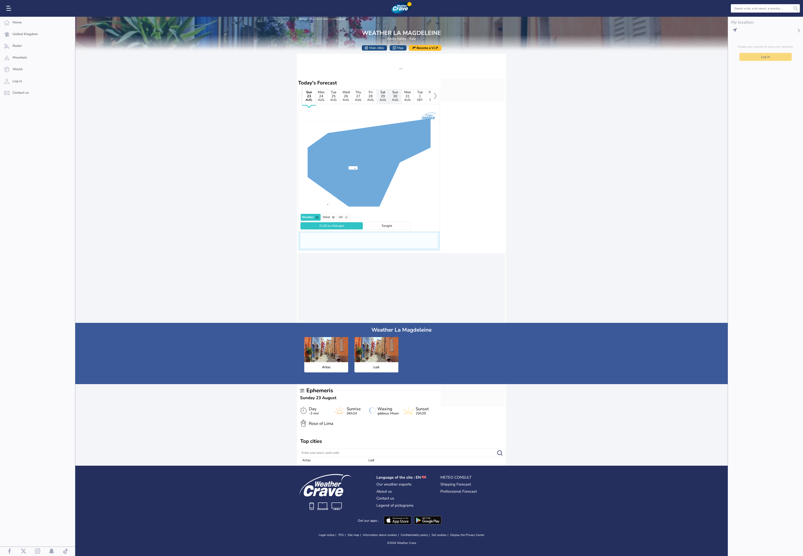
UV (341, 217)
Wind (326, 217)
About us (384, 491)
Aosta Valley (322, 19)
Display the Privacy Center (467, 535)
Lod (371, 460)
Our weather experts (394, 484)
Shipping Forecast (455, 484)
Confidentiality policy (414, 535)
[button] (348, 167)
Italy (311, 19)
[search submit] (795, 8)
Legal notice (326, 535)
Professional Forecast (458, 491)
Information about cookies (380, 535)
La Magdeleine (338, 19)
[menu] (9, 8)
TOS (341, 535)
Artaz (306, 460)
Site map (353, 535)
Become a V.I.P (427, 48)
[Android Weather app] (427, 520)
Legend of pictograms (395, 505)
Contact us (385, 498)
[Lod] (321, 204)
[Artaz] (348, 167)
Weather (302, 19)
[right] (435, 96)
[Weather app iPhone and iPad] (397, 520)
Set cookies (439, 535)
